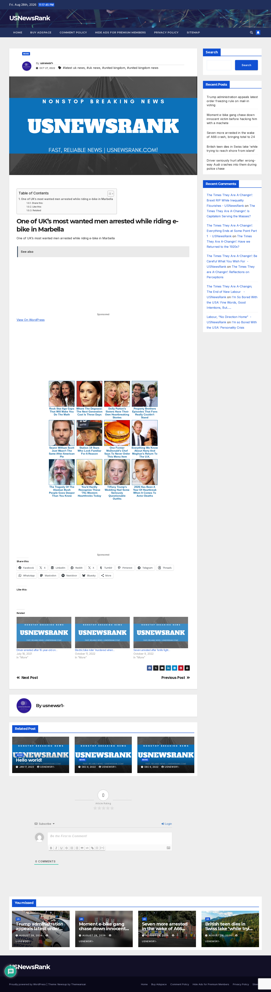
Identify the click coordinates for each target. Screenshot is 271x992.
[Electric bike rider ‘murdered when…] (102, 632)
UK (81, 919)
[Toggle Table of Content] (109, 194)
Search (212, 52)
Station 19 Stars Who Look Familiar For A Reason (89, 450)
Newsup (62, 984)
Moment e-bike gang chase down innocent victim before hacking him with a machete (232, 119)
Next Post (30, 678)
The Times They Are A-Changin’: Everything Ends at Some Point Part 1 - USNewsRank (232, 231)
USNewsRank (29, 18)
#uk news (93, 68)
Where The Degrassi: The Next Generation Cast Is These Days (89, 411)
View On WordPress (31, 320)
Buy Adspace (40, 32)
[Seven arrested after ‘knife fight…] (160, 632)
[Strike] (66, 848)
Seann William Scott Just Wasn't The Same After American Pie (62, 452)
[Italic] (56, 848)
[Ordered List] (71, 848)
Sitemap (193, 32)
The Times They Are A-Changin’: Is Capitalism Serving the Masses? (231, 211)
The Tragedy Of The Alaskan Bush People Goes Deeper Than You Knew (62, 491)
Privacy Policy (166, 32)
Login (168, 823)
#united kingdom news (142, 68)
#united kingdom (113, 68)
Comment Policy (73, 32)
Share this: (37, 203)
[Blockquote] (82, 848)
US (18, 919)
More (26, 54)
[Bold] (51, 848)
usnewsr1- (46, 63)
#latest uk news (74, 68)
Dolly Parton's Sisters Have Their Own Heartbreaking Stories (117, 413)
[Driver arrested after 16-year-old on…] (44, 632)
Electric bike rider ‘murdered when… (95, 650)
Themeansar (78, 984)
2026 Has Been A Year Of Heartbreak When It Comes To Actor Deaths (145, 491)
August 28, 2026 (31, 935)
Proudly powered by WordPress (27, 984)
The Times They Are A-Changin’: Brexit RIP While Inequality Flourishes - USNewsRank (230, 200)
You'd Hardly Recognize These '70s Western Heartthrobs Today (89, 491)
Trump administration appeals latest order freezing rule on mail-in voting (232, 101)
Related (37, 210)
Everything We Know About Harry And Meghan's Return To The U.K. (145, 452)
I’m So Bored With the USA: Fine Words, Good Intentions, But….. (232, 302)
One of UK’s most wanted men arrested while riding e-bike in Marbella (67, 199)
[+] (102, 847)
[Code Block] (87, 848)
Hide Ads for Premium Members (120, 32)
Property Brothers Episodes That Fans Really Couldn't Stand (144, 413)
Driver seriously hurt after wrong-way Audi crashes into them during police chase (232, 164)
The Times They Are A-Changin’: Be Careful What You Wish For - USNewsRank (232, 261)
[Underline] (61, 848)
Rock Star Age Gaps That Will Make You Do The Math (61, 411)
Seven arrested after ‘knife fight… (151, 650)
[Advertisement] (103, 183)
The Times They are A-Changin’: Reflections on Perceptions (231, 272)
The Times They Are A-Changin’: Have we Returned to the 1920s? (229, 241)
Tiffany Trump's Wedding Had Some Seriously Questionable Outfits (117, 492)
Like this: (36, 206)
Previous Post (173, 678)
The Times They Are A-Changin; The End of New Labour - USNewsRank (229, 292)
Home (17, 32)
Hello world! (29, 760)
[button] (251, 32)
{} (97, 847)
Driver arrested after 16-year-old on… (37, 650)
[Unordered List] (76, 848)
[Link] (92, 848)
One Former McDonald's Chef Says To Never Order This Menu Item (117, 452)
